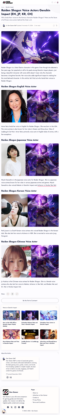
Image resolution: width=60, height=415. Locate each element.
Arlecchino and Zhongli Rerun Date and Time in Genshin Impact (48, 343)
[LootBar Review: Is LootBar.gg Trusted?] (30, 334)
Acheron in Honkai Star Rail (47, 185)
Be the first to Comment (30, 301)
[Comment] (54, 25)
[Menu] (55, 2)
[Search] (52, 2)
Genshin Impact (10, 7)
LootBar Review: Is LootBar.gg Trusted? (29, 342)
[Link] (24, 2)
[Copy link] (17, 294)
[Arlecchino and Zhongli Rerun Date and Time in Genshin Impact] (48, 334)
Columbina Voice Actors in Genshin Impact (47, 323)
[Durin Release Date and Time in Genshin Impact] (11, 334)
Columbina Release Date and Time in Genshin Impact (29, 323)
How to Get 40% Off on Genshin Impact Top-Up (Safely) (9, 324)
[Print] (12, 294)
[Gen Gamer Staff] (11, 27)
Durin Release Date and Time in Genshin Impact (11, 342)
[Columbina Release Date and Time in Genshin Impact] (30, 315)
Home (2, 7)
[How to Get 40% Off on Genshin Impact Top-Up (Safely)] (11, 315)
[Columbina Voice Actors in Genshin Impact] (48, 315)
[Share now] (8, 294)
